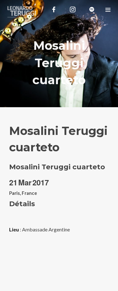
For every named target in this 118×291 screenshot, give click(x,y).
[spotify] (92, 9)
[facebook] (54, 9)
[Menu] (108, 9)
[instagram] (73, 9)
